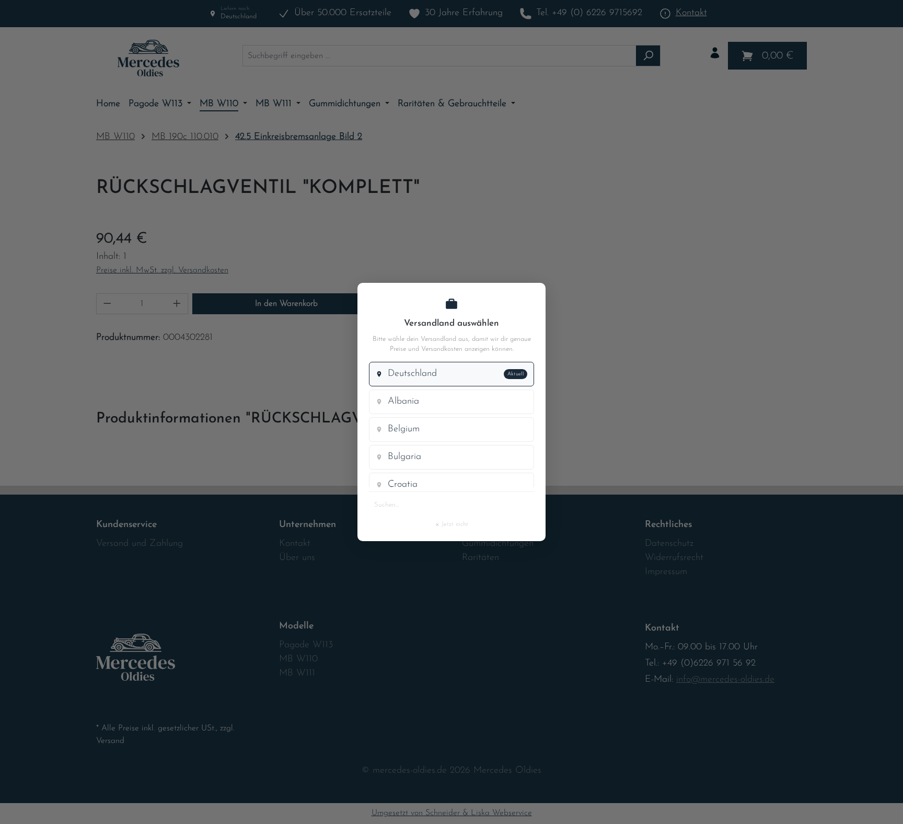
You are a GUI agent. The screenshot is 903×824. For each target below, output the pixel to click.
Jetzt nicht (451, 524)
